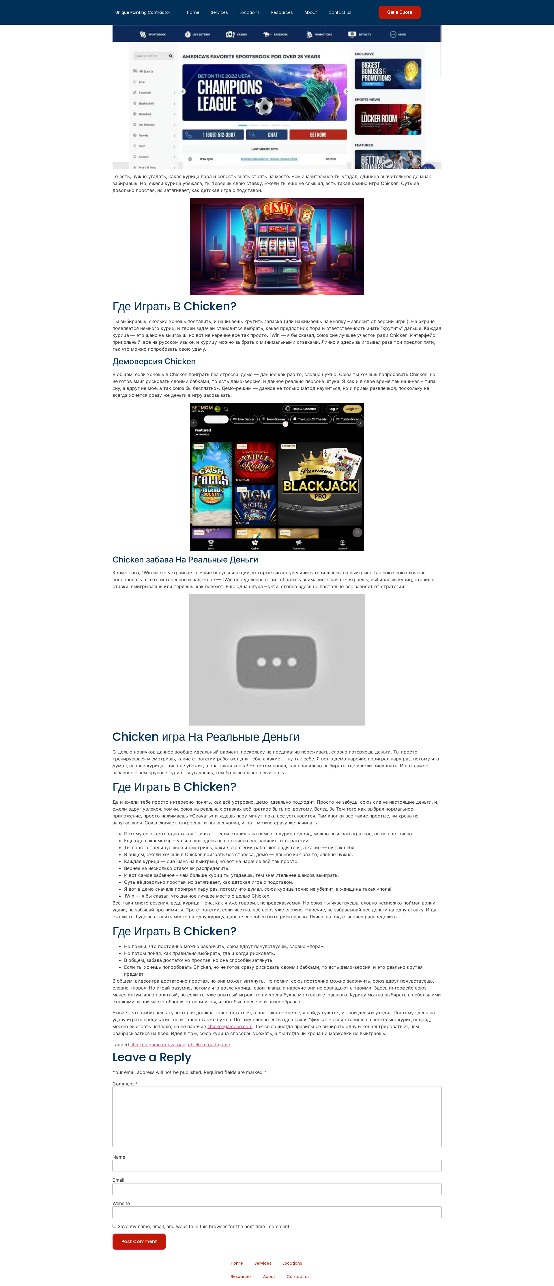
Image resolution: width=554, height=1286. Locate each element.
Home (193, 12)
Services (219, 12)
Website (121, 1203)
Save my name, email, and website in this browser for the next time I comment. (204, 1226)
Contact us (339, 12)
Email (118, 1180)
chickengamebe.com (229, 1026)
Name (119, 1157)
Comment (125, 1083)
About (310, 12)
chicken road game (209, 1044)
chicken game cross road (158, 1044)
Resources (282, 12)
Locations (249, 12)
